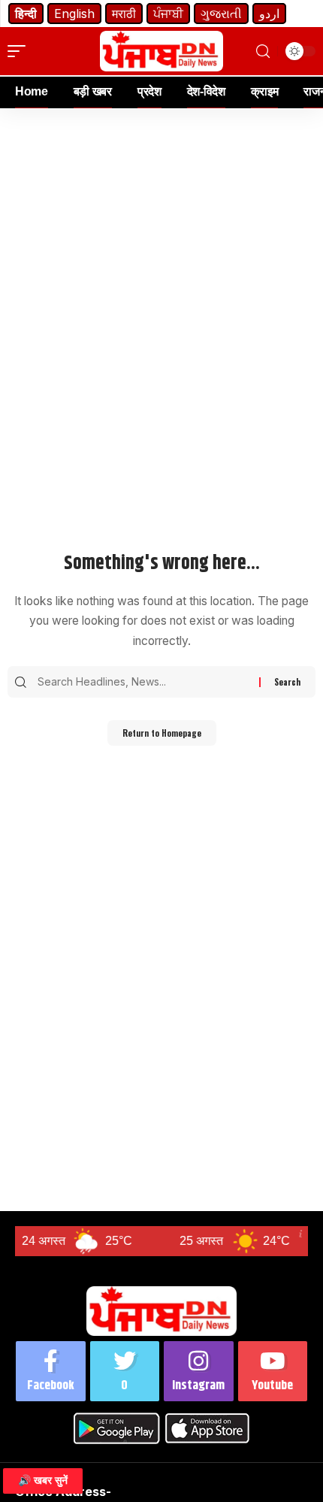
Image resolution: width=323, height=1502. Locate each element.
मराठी (124, 13)
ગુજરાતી (221, 13)
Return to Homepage (161, 733)
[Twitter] (125, 1371)
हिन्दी (26, 13)
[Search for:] (146, 682)
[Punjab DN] (161, 51)
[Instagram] (199, 1371)
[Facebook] (51, 1371)
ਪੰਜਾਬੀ (168, 13)
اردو (269, 13)
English (74, 13)
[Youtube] (273, 1371)
